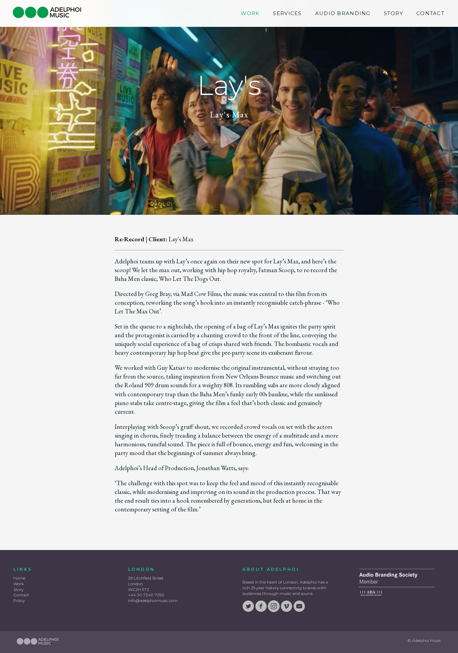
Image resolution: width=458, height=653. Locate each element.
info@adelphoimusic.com (153, 600)
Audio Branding (342, 13)
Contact (430, 13)
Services (287, 13)
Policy (19, 600)
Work (250, 13)
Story (393, 13)
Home (19, 578)
